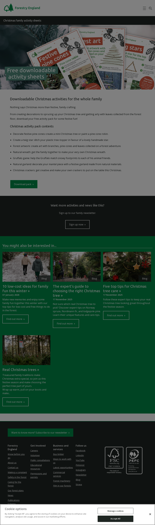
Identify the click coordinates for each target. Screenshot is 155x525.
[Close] (150, 514)
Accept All (115, 518)
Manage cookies (115, 511)
